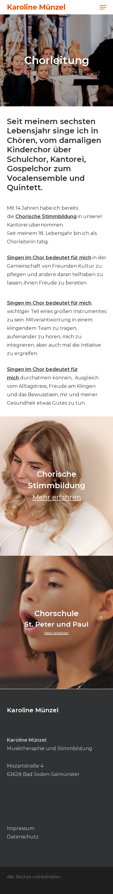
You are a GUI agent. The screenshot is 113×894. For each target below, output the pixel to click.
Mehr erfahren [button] (56, 497)
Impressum (20, 828)
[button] (103, 7)
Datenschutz (23, 837)
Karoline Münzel (36, 7)
